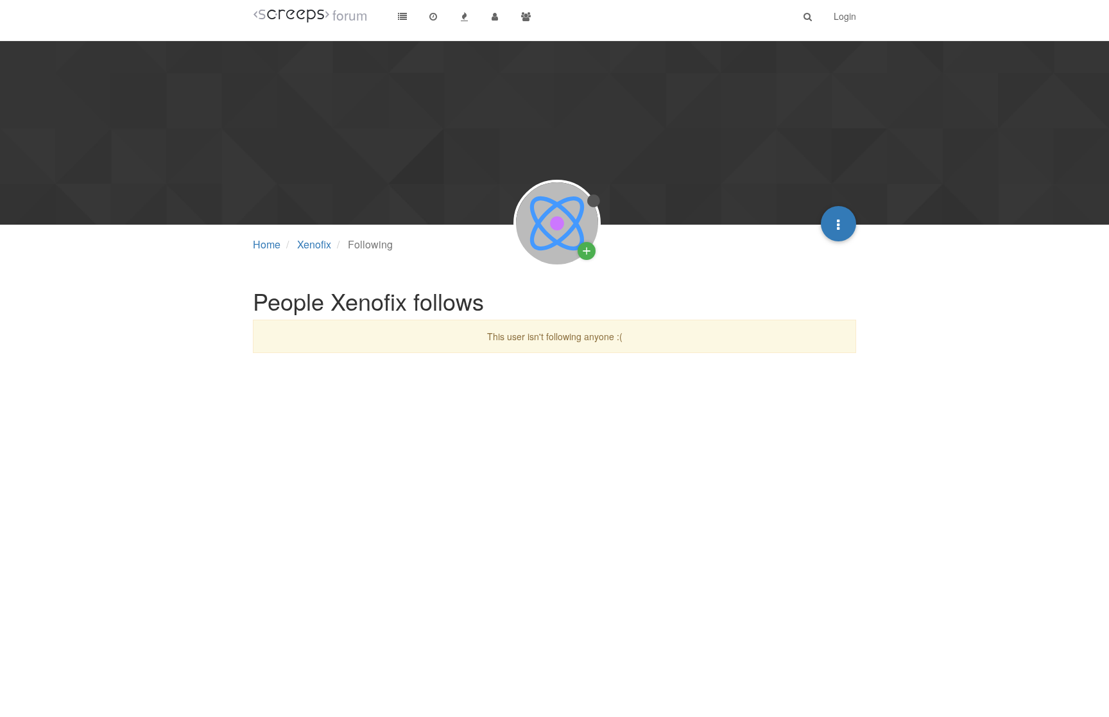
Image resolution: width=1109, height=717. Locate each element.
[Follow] (587, 251)
